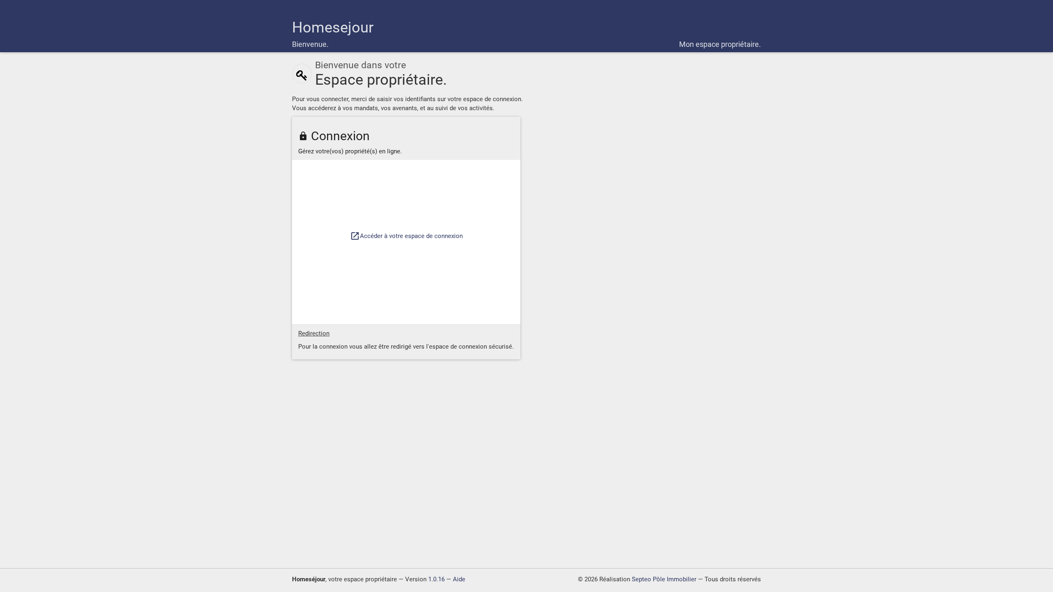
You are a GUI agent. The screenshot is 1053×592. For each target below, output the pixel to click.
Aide (459, 579)
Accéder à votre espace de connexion (406, 236)
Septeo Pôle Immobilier (664, 579)
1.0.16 (436, 579)
